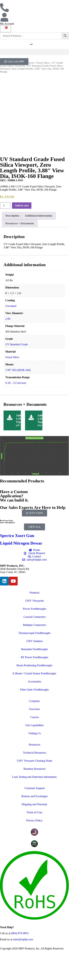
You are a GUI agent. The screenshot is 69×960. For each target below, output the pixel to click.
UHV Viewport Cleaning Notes (34, 760)
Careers (34, 717)
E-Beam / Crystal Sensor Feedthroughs (34, 673)
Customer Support (34, 788)
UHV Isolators (34, 641)
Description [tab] (12, 215)
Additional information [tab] (38, 215)
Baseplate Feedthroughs (34, 649)
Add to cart (22, 205)
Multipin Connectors (34, 624)
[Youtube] (13, 581)
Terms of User (34, 812)
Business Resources (34, 768)
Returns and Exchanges (34, 796)
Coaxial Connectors (34, 616)
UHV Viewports (34, 600)
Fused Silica (43, 62)
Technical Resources (34, 752)
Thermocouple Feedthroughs (34, 633)
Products (34, 592)
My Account (7, 23)
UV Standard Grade (16, 344)
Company (34, 700)
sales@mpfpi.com (23, 939)
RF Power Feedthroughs (34, 657)
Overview (34, 709)
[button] (34, 52)
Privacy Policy (34, 820)
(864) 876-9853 (20, 933)
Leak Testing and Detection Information (34, 776)
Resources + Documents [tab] (19, 223)
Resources (34, 744)
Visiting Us (34, 733)
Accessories (34, 681)
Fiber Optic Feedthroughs (34, 689)
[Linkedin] (4, 581)
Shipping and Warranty (34, 804)
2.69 (7, 318)
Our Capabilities (34, 725)
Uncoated (10, 305)
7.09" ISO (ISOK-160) (18, 370)
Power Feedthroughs (34, 608)
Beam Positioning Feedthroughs (34, 665)
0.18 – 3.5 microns (15, 382)
